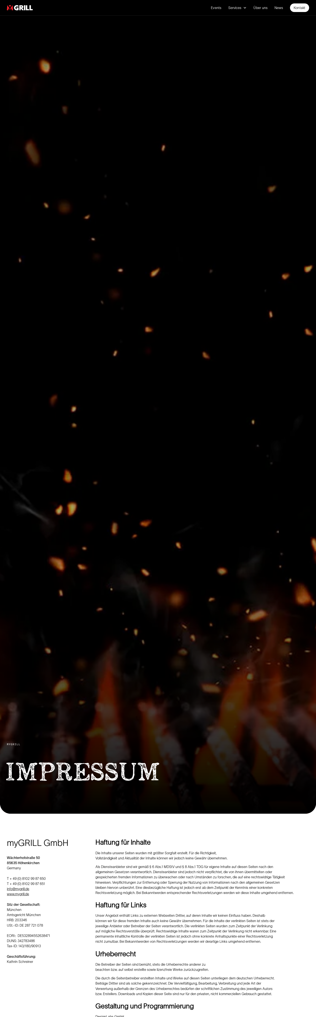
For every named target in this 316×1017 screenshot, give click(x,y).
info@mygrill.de (18, 889)
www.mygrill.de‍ (18, 894)
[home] (20, 7)
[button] (237, 8)
